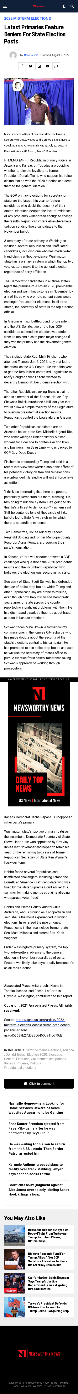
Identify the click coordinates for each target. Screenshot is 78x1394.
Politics (35, 1063)
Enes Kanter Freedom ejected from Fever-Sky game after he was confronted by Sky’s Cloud (36, 1128)
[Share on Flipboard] (39, 66)
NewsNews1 (31, 55)
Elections (55, 1054)
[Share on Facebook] (22, 66)
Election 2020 (37, 1054)
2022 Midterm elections (43, 1050)
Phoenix (22, 1063)
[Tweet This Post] (30, 66)
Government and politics (48, 1059)
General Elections (17, 1059)
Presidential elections (20, 1067)
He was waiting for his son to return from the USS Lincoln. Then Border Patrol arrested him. (37, 1149)
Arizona (68, 1050)
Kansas (9, 1063)
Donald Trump (16, 1054)
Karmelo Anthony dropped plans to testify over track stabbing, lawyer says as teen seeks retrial (36, 1169)
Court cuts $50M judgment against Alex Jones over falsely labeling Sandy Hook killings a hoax (39, 1189)
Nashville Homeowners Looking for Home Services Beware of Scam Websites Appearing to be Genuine (36, 1108)
